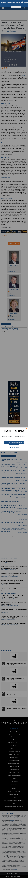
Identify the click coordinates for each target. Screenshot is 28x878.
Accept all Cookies (6, 7)
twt (12, 447)
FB (10, 447)
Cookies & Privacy (15, 449)
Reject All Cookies (16, 7)
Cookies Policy (4, 4)
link (16, 447)
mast (14, 447)
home (18, 447)
